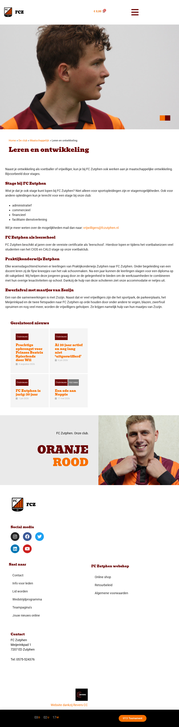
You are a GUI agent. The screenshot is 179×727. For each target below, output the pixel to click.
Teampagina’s (22, 607)
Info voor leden (22, 583)
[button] (124, 12)
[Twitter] (39, 536)
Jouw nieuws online (26, 615)
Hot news (73, 382)
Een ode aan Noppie (65, 392)
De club (23, 140)
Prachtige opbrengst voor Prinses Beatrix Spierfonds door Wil (29, 352)
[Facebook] (27, 536)
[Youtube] (27, 548)
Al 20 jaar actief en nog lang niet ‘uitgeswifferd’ (69, 350)
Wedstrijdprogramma (27, 599)
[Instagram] (15, 536)
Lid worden (20, 591)
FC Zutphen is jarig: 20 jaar (28, 392)
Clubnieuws (22, 336)
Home (12, 140)
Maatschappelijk (39, 140)
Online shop (103, 577)
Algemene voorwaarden (111, 593)
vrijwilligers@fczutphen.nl (101, 228)
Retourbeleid (103, 585)
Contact (17, 575)
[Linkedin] (15, 548)
